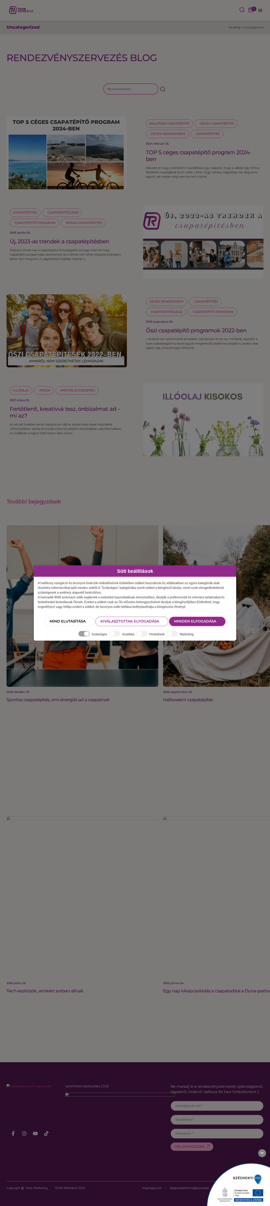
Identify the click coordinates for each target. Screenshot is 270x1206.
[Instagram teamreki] (24, 1134)
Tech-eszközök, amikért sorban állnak (45, 991)
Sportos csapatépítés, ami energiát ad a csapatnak (58, 699)
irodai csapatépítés (84, 223)
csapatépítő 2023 (62, 212)
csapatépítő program (35, 223)
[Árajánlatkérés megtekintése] (250, 10)
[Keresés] (162, 89)
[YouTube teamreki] (35, 1134)
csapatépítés (208, 134)
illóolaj (21, 390)
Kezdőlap (234, 27)
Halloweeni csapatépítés (188, 699)
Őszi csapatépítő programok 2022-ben (196, 330)
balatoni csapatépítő (169, 123)
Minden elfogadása (195, 621)
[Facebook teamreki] (13, 1134)
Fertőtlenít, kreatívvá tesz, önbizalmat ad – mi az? (65, 412)
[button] (260, 10)
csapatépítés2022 (166, 312)
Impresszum (152, 1188)
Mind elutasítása (68, 621)
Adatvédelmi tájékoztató (189, 1188)
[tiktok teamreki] (46, 1134)
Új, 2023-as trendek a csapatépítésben (59, 241)
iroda (44, 390)
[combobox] (130, 89)
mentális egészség (77, 390)
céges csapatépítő (217, 123)
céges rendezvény (168, 134)
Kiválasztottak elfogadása (129, 621)
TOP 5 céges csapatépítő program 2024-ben (198, 155)
